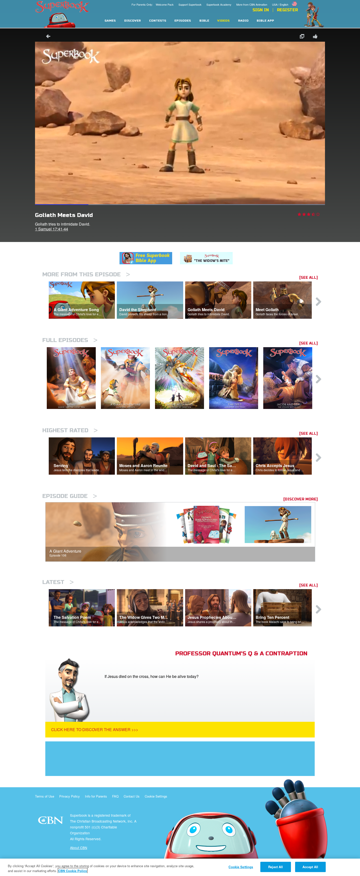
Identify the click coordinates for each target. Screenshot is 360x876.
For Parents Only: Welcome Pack (153, 4)
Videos (223, 21)
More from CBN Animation (251, 4)
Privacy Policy (69, 796)
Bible (204, 21)
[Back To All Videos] (46, 37)
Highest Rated (70, 430)
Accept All (310, 866)
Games (110, 21)
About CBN (78, 847)
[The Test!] (236, 378)
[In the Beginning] (182, 378)
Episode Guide (69, 496)
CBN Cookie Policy (72, 870)
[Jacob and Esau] (290, 378)
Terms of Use (44, 796)
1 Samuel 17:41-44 (51, 229)
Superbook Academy (218, 4)
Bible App (265, 21)
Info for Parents (96, 796)
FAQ (115, 796)
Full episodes (69, 340)
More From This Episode (86, 274)
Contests (157, 21)
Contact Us (132, 796)
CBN (51, 821)
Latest (58, 582)
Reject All (275, 866)
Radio (243, 21)
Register (287, 10)
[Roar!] (74, 378)
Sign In (260, 10)
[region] (180, 867)
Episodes (182, 21)
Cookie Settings (156, 796)
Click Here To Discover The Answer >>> (94, 729)
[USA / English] (285, 0)
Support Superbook (190, 4)
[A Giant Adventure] (128, 378)
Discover (132, 21)
